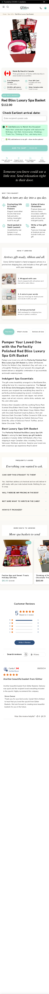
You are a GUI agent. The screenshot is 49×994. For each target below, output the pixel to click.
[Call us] (40, 8)
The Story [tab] (9, 332)
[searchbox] (13, 654)
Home (4, 14)
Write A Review (25, 642)
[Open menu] (3, 6)
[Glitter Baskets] (24, 8)
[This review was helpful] (37, 716)
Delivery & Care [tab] (38, 332)
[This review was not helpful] (42, 716)
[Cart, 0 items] (45, 8)
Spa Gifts (11, 14)
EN (44, 2)
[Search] (7, 6)
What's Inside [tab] (22, 332)
